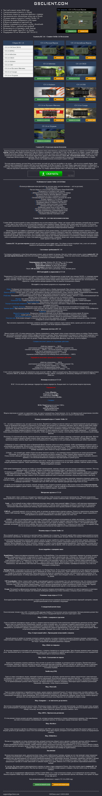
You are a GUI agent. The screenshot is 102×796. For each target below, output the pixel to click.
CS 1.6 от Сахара (11, 72)
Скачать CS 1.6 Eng (74, 57)
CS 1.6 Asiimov (10, 61)
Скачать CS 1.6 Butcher (43, 120)
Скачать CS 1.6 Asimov (43, 99)
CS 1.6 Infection (10, 54)
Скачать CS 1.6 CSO (74, 99)
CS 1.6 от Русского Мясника (15, 68)
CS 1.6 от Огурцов (11, 75)
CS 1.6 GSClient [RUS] (13, 47)
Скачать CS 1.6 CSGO (74, 78)
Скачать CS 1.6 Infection (43, 78)
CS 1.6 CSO (9, 65)
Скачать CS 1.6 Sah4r (74, 120)
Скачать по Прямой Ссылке (42, 784)
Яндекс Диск (84, 31)
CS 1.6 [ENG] (9, 51)
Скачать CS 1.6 (72, 31)
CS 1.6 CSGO (9, 58)
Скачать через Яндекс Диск (61, 784)
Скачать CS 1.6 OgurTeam (44, 141)
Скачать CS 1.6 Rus (42, 57)
